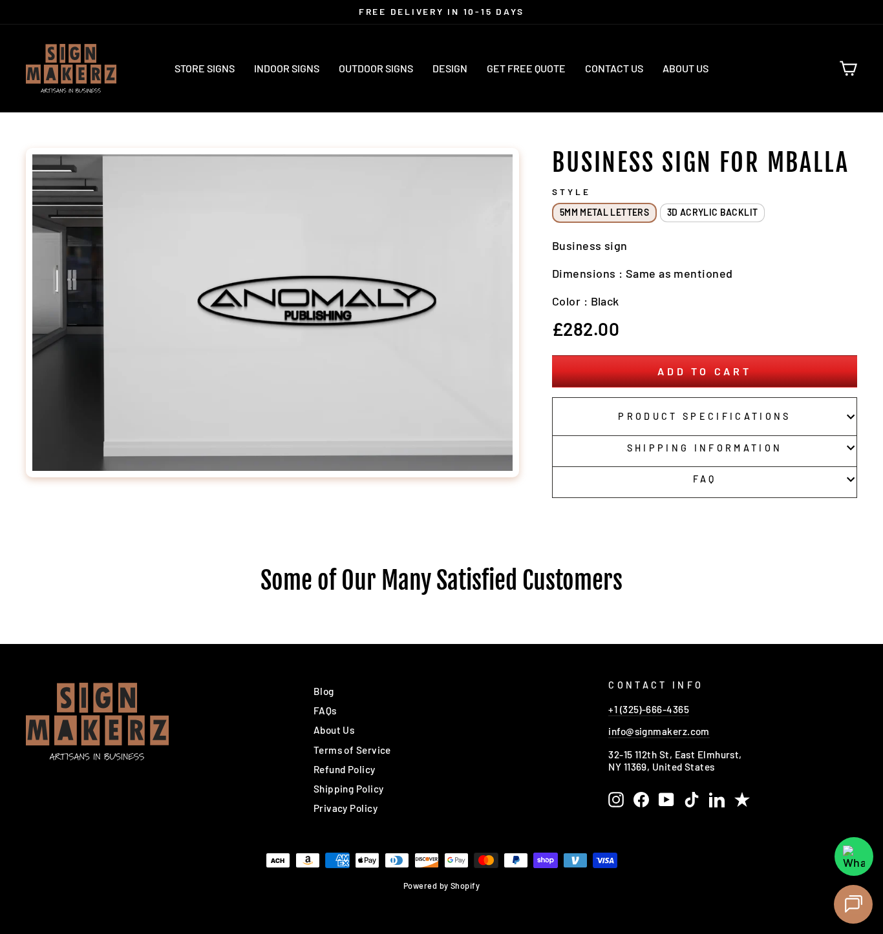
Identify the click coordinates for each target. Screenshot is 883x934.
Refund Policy (345, 769)
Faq (705, 478)
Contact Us (614, 68)
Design (449, 68)
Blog (324, 691)
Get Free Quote (526, 68)
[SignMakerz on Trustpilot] (742, 799)
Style (571, 192)
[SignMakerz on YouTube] (666, 799)
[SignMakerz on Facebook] (641, 799)
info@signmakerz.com (659, 731)
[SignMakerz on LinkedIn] (717, 799)
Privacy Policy (346, 808)
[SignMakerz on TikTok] (691, 799)
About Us (685, 68)
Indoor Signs (286, 68)
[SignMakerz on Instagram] (616, 799)
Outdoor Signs (376, 68)
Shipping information (704, 447)
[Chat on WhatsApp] (854, 856)
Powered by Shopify (441, 885)
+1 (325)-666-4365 (648, 709)
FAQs (325, 710)
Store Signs (205, 68)
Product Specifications (704, 416)
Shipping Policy (349, 788)
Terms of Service (352, 750)
